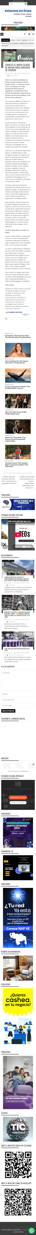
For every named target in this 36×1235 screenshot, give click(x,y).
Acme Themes (19, 1232)
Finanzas (9, 50)
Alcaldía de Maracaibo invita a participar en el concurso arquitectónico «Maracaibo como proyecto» (27, 482)
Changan (11, 585)
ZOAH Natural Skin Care (16, 655)
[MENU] (1, 34)
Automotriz (5, 561)
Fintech (14, 50)
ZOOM (16, 75)
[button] (32, 1231)
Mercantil (11, 622)
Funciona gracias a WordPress (11, 1230)
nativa (11, 75)
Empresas (5, 632)
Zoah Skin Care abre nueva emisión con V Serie (17, 649)
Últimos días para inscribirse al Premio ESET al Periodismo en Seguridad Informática (9, 480)
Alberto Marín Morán (23, 73)
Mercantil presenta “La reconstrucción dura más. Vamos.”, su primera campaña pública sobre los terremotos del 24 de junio (17, 614)
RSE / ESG (9, 596)
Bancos (4, 50)
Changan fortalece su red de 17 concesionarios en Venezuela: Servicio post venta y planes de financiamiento (16, 578)
